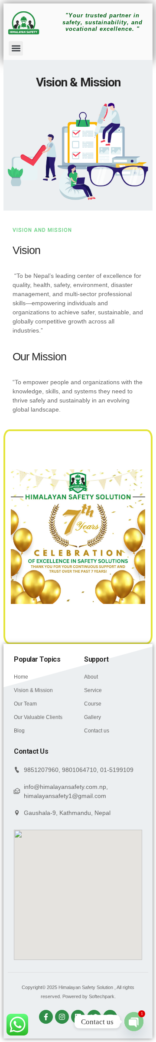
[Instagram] (62, 1017)
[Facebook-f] (46, 1017)
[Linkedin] (78, 1017)
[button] (16, 48)
